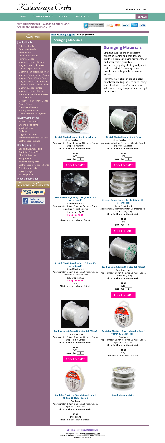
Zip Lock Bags (25, 171)
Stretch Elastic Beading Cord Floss (123, 137)
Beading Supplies (66, 34)
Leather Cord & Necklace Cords (34, 164)
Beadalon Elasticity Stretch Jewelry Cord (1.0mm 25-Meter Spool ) (75, 396)
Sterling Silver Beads (29, 110)
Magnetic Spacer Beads (30, 68)
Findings (23, 131)
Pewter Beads (25, 103)
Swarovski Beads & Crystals (32, 113)
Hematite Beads (26, 58)
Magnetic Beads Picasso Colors (34, 84)
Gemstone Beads (27, 49)
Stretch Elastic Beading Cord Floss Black (75, 137)
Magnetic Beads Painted (30, 87)
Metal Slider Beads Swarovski (33, 94)
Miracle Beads (26, 97)
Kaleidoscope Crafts (43, 7)
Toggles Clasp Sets (28, 134)
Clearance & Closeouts (33, 184)
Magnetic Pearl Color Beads (32, 65)
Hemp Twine (25, 158)
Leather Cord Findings (29, 140)
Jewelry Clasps (26, 128)
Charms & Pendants (28, 124)
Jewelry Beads (24, 42)
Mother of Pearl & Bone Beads (33, 100)
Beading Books (26, 174)
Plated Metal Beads (28, 107)
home (23, 16)
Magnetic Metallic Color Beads (33, 81)
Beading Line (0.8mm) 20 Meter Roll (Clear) (75, 331)
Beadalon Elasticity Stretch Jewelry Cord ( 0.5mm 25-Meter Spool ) (123, 332)
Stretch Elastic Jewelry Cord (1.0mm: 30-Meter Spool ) (75, 199)
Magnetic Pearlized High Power (34, 74)
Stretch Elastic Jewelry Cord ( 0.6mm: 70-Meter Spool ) (75, 264)
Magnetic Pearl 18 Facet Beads (33, 78)
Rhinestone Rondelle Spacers (33, 137)
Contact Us (82, 16)
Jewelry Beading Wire (123, 395)
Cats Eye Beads (26, 45)
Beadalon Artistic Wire (29, 152)
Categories (33, 36)
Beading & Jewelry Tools (30, 148)
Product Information (28, 178)
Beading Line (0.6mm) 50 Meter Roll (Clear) (123, 267)
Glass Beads (25, 52)
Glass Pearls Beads (28, 55)
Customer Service (43, 16)
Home (53, 34)
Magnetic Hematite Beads (31, 62)
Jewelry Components (28, 117)
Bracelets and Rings (28, 121)
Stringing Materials (28, 168)
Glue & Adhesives (27, 155)
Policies (63, 16)
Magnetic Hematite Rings (31, 91)
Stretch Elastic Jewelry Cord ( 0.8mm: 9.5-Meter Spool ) (123, 201)
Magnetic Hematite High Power (34, 71)
